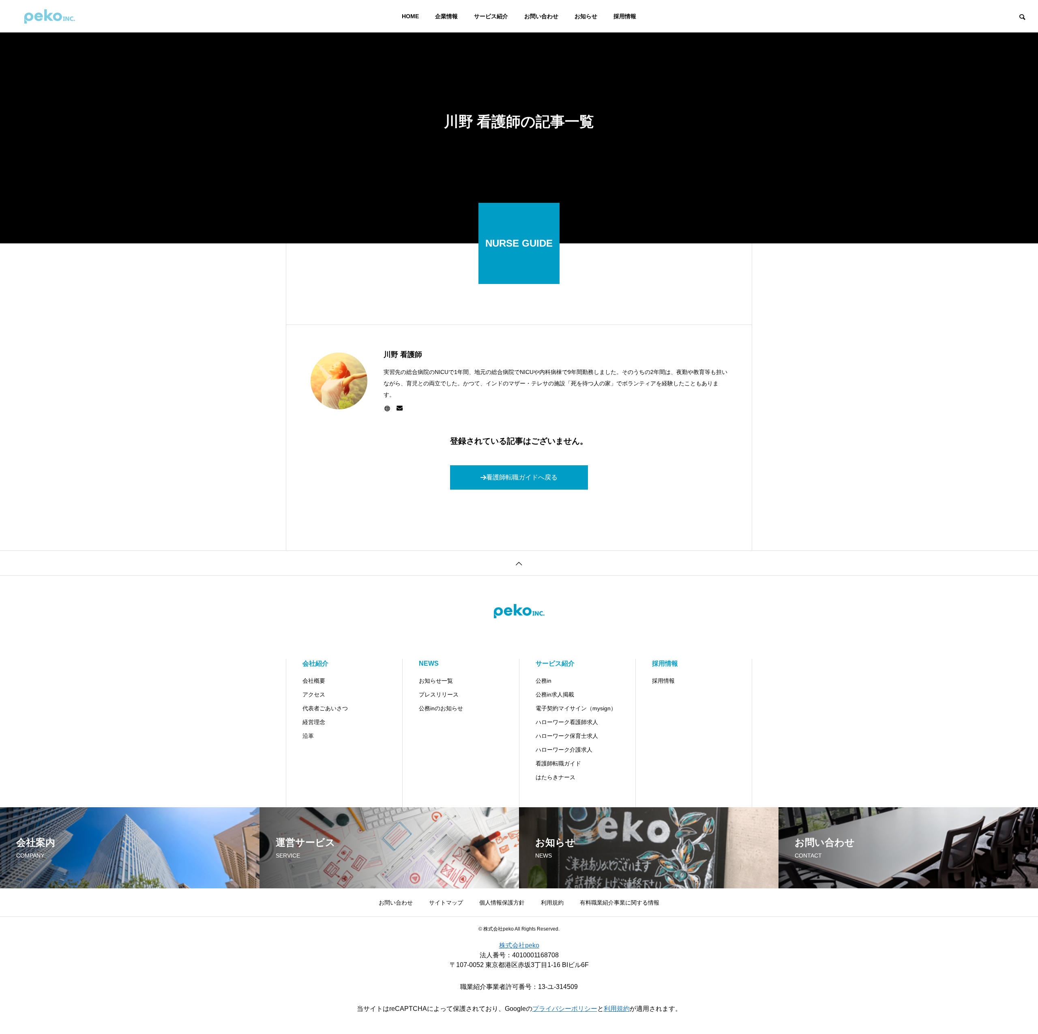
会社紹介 (315, 663)
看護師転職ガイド (558, 763)
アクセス (313, 694)
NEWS (429, 663)
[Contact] (400, 408)
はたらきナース (555, 777)
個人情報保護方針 (502, 902)
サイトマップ (446, 902)
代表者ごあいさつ (325, 708)
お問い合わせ (541, 16)
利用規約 (552, 902)
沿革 (308, 736)
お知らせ (586, 16)
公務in (543, 680)
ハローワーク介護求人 (564, 749)
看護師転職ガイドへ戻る (522, 477)
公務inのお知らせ (441, 708)
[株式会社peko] (49, 16)
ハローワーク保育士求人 (567, 736)
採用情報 (624, 16)
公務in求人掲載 (555, 694)
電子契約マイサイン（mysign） (576, 708)
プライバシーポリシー (564, 1008)
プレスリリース (439, 694)
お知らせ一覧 (436, 680)
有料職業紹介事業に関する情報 (619, 902)
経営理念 (313, 722)
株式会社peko (519, 945)
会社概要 (313, 680)
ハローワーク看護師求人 (567, 722)
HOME (410, 16)
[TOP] (519, 562)
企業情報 (446, 16)
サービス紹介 (491, 16)
